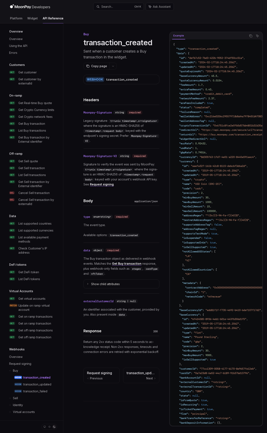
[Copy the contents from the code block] (250, 36)
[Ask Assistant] (257, 36)
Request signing (102, 184)
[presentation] (31, 221)
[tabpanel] (216, 232)
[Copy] (154, 79)
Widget (32, 18)
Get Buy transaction (126, 263)
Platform (16, 18)
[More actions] (113, 66)
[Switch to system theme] (45, 427)
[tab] (178, 35)
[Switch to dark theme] (54, 427)
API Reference (53, 18)
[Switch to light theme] (49, 427)
